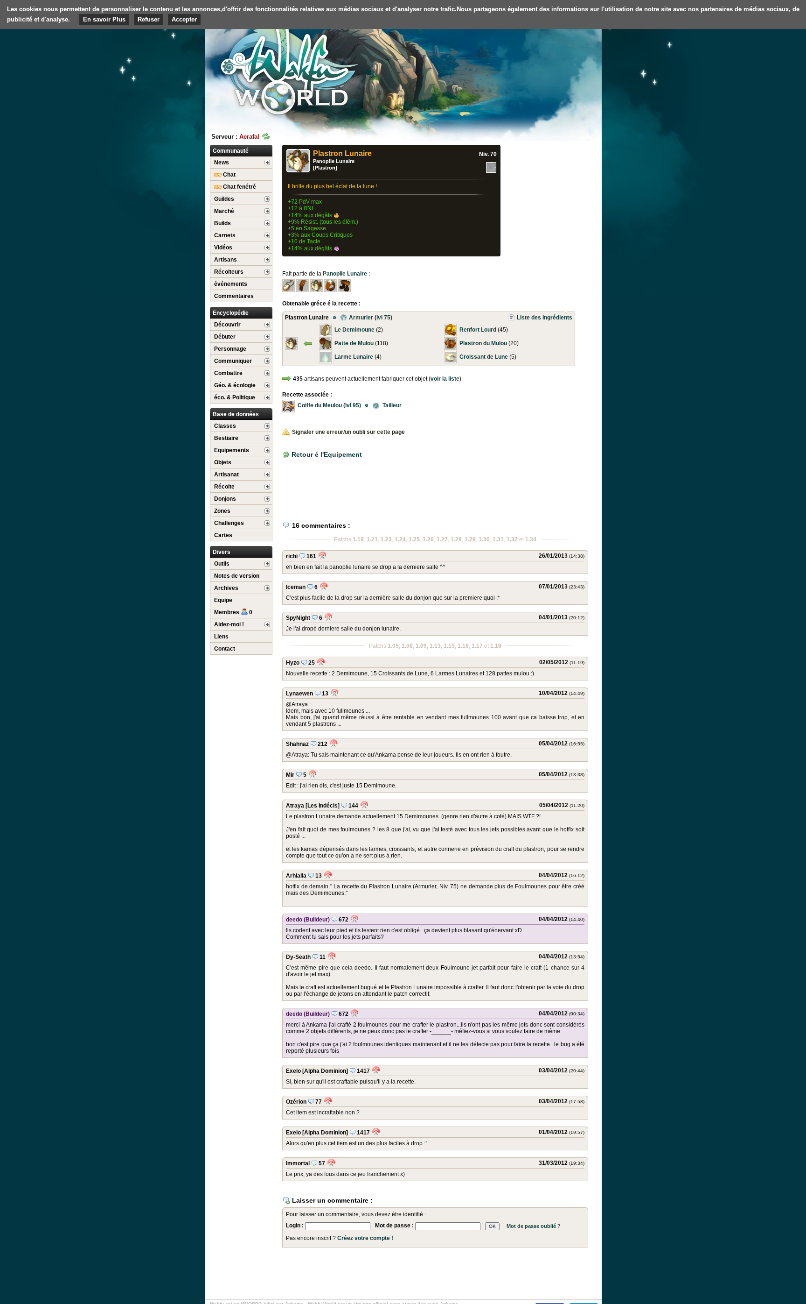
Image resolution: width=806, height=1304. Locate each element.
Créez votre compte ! (365, 1238)
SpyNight (298, 618)
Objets (222, 462)
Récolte (224, 486)
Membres (233, 612)
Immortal (298, 1163)
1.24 (400, 539)
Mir (290, 775)
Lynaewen (299, 693)
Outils (221, 563)
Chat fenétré (239, 187)
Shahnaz (297, 744)
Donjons (225, 499)
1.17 (477, 646)
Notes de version (236, 576)
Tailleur (388, 405)
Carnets (225, 235)
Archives (226, 588)
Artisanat (226, 474)
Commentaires (234, 296)
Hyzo (292, 662)
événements (230, 284)
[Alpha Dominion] (325, 1071)
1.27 (442, 539)
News (221, 162)
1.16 (463, 646)
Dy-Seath (298, 957)
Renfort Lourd (477, 329)
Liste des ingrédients (544, 317)
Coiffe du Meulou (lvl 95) (329, 405)
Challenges (229, 523)
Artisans (225, 259)
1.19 (358, 539)
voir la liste (445, 379)
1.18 (495, 646)
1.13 (435, 646)
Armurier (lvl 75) (367, 317)
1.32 (512, 539)
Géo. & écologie (235, 385)
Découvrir (227, 324)
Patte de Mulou (354, 343)
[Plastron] (325, 167)
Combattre (228, 373)
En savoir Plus (104, 19)
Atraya (295, 805)
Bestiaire (226, 438)
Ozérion (296, 1101)
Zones (222, 511)
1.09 (421, 646)
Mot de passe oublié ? (534, 1226)
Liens (221, 636)
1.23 (386, 539)
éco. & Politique (234, 397)
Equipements (231, 450)
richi (292, 556)
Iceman (296, 587)
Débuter (225, 336)
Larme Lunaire (353, 357)
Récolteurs (228, 272)
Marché (224, 211)
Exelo (293, 1071)
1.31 (498, 539)
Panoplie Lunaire (333, 161)
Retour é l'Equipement (327, 454)
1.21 (372, 539)
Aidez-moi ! (229, 624)
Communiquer (233, 361)
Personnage (230, 349)
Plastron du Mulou (483, 343)
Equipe (223, 600)
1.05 (393, 646)
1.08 (407, 646)
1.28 (456, 539)
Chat (229, 174)
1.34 (530, 539)
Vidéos (223, 247)
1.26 (428, 539)
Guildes (224, 199)
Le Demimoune (354, 329)
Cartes (223, 535)
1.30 (484, 539)
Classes (225, 426)
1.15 (449, 646)
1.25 (414, 539)
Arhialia (296, 875)
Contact (224, 648)
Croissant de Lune (483, 357)
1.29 (470, 539)
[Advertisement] (532, 72)
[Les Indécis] (323, 805)
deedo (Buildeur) (308, 919)
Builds (222, 223)
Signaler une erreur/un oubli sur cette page (348, 432)
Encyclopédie (231, 313)
